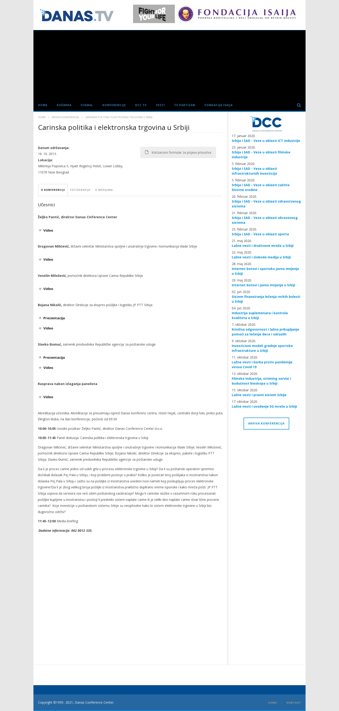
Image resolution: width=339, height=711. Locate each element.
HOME (272, 702)
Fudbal (87, 105)
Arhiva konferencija (65, 117)
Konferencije (114, 105)
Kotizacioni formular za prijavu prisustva (181, 152)
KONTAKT (293, 702)
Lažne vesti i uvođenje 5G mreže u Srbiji (264, 406)
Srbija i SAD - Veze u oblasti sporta (260, 234)
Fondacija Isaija (219, 105)
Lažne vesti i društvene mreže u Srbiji (263, 245)
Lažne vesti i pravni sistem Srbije (259, 395)
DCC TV (141, 105)
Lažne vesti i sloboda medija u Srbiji (261, 257)
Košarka (64, 105)
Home (43, 105)
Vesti (160, 105)
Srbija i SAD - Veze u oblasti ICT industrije (266, 140)
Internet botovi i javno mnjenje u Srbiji (263, 285)
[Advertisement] (169, 65)
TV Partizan (184, 105)
